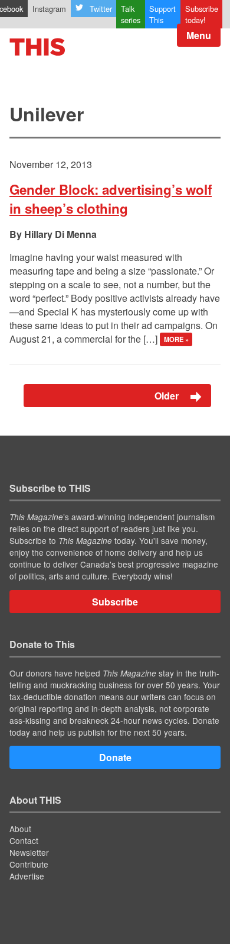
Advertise (26, 876)
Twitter (101, 8)
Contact (23, 840)
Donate (115, 757)
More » (176, 339)
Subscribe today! (201, 14)
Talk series (130, 14)
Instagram (49, 8)
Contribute (28, 864)
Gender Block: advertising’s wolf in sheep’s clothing (110, 199)
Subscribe (115, 601)
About (20, 829)
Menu (198, 35)
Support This (162, 14)
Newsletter (29, 852)
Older (168, 395)
